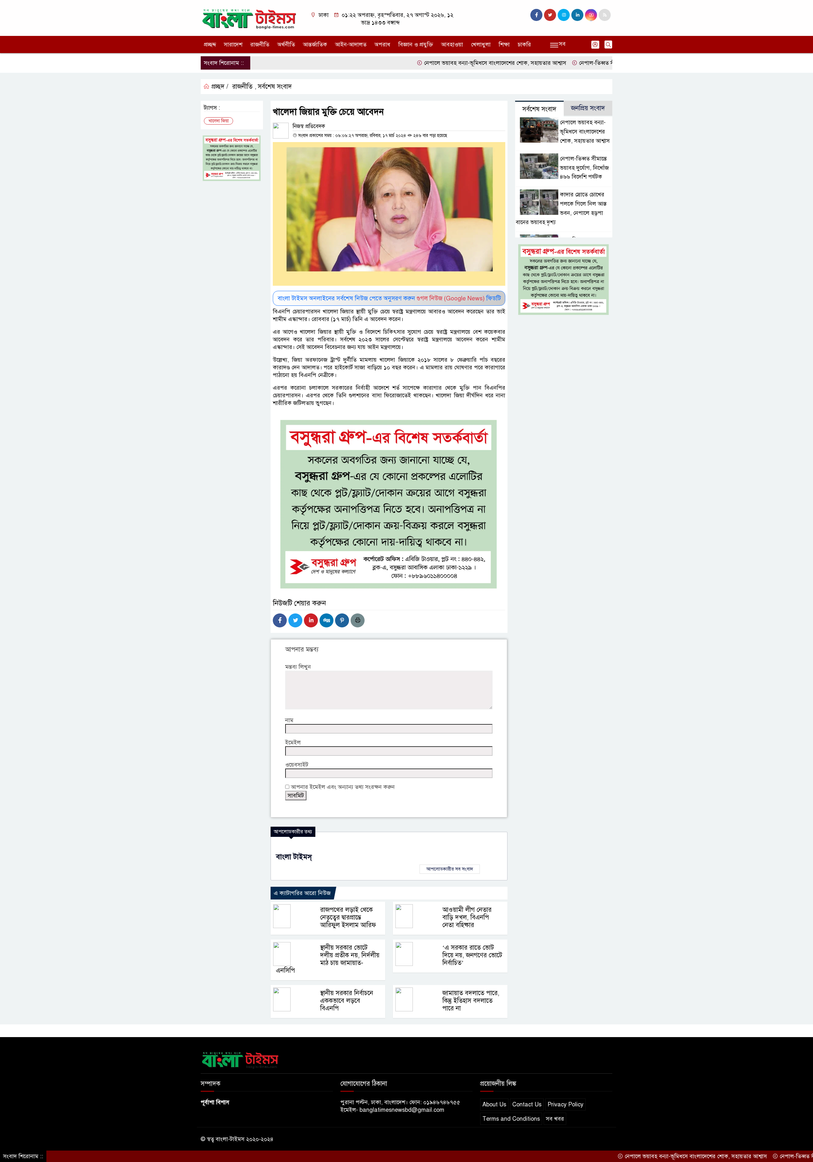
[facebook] (536, 15)
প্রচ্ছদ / (219, 87)
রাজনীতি (259, 44)
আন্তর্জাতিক (315, 44)
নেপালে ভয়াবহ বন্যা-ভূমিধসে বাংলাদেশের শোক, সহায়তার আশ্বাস (455, 62)
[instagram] (564, 15)
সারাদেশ (233, 44)
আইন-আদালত (350, 44)
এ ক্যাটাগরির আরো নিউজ (302, 893)
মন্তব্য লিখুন (298, 666)
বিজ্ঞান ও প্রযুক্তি (415, 44)
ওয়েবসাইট (296, 764)
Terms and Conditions (511, 1118)
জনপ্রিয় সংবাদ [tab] (588, 108)
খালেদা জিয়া (218, 121)
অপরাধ (382, 44)
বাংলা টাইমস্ (294, 856)
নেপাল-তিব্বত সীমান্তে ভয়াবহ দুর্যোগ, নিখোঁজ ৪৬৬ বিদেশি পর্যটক (610, 62)
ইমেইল (293, 742)
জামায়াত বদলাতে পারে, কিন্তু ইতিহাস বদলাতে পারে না (470, 1000)
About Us (494, 1104)
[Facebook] (280, 620)
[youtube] (591, 15)
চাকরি (524, 44)
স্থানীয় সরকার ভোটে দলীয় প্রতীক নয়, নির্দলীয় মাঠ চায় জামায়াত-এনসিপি (328, 959)
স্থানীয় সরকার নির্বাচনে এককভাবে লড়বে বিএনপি (346, 1000)
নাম (289, 720)
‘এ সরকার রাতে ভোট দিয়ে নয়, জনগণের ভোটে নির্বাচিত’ (472, 955)
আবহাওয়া (452, 44)
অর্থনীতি (286, 44)
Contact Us (526, 1104)
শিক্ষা (504, 44)
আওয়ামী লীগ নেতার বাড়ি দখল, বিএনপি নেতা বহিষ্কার (467, 917)
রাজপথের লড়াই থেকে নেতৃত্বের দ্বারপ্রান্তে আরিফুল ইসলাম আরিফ (348, 917)
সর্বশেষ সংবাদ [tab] (539, 109)
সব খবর (555, 1118)
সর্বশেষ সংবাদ (275, 87)
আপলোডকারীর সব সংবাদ (449, 869)
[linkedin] (577, 15)
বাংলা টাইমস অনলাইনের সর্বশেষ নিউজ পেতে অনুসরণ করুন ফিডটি (389, 298)
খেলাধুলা (481, 44)
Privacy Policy (565, 1104)
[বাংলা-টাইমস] (249, 17)
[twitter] (550, 15)
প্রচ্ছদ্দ (210, 44)
